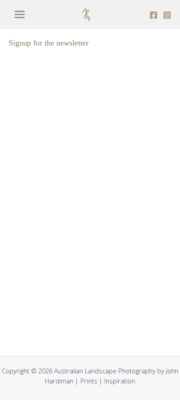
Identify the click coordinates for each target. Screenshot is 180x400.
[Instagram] (167, 15)
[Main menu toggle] (20, 14)
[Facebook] (153, 15)
